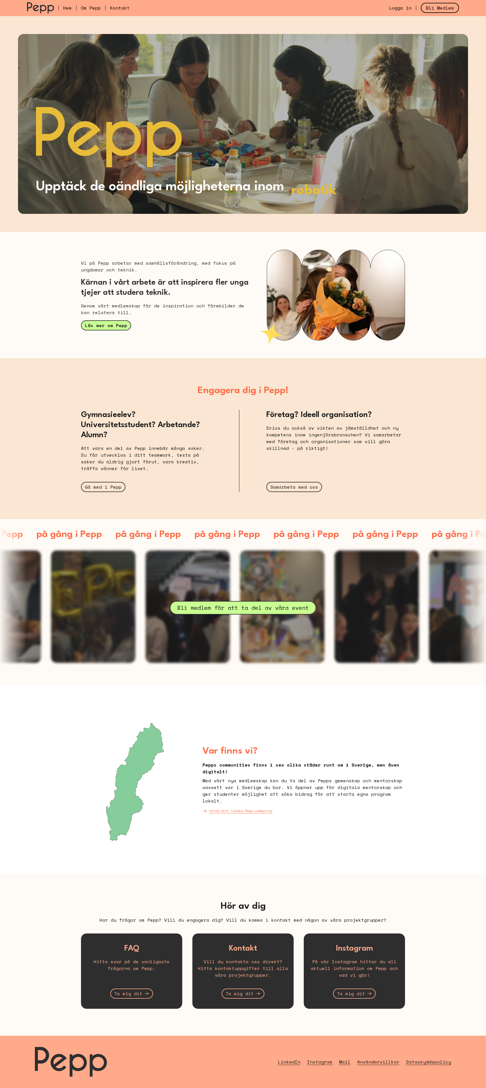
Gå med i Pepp (103, 487)
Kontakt (120, 7)
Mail (344, 1061)
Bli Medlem (440, 7)
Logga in (400, 7)
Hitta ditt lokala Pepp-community (240, 811)
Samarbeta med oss (294, 487)
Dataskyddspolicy (428, 1061)
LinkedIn (289, 1061)
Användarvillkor (378, 1061)
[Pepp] (40, 7)
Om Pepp (91, 7)
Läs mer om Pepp (106, 325)
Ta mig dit (128, 993)
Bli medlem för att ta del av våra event (243, 608)
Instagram (319, 1061)
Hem (67, 7)
